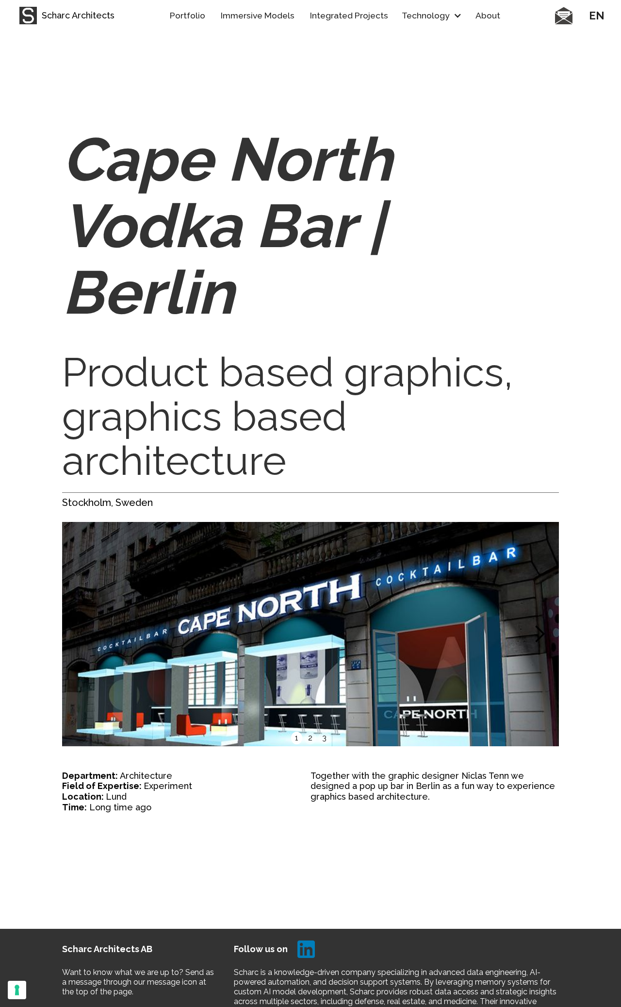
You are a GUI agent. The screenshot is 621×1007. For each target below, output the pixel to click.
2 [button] (310, 737)
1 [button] (296, 737)
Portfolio (187, 15)
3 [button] (324, 737)
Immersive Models (257, 15)
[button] (432, 15)
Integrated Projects (349, 15)
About (487, 15)
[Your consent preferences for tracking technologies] (17, 990)
